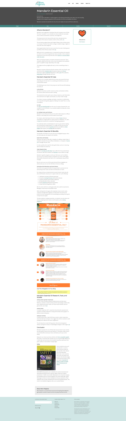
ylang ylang (39, 74)
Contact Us (56, 403)
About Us (56, 401)
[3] (46, 305)
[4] (69, 324)
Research (108, 26)
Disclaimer (56, 406)
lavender (56, 152)
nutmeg (50, 128)
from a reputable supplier (63, 337)
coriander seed (48, 71)
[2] (55, 49)
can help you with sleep (46, 150)
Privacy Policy (57, 407)
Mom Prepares (40, 4)
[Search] (50, 402)
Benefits (78, 26)
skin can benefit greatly (44, 106)
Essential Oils (57, 404)
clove (39, 121)
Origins (17, 26)
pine (60, 72)
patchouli (48, 72)
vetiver (61, 118)
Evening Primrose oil (49, 178)
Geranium (44, 182)
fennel (64, 71)
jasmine (52, 126)
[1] (63, 39)
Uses (48, 26)
